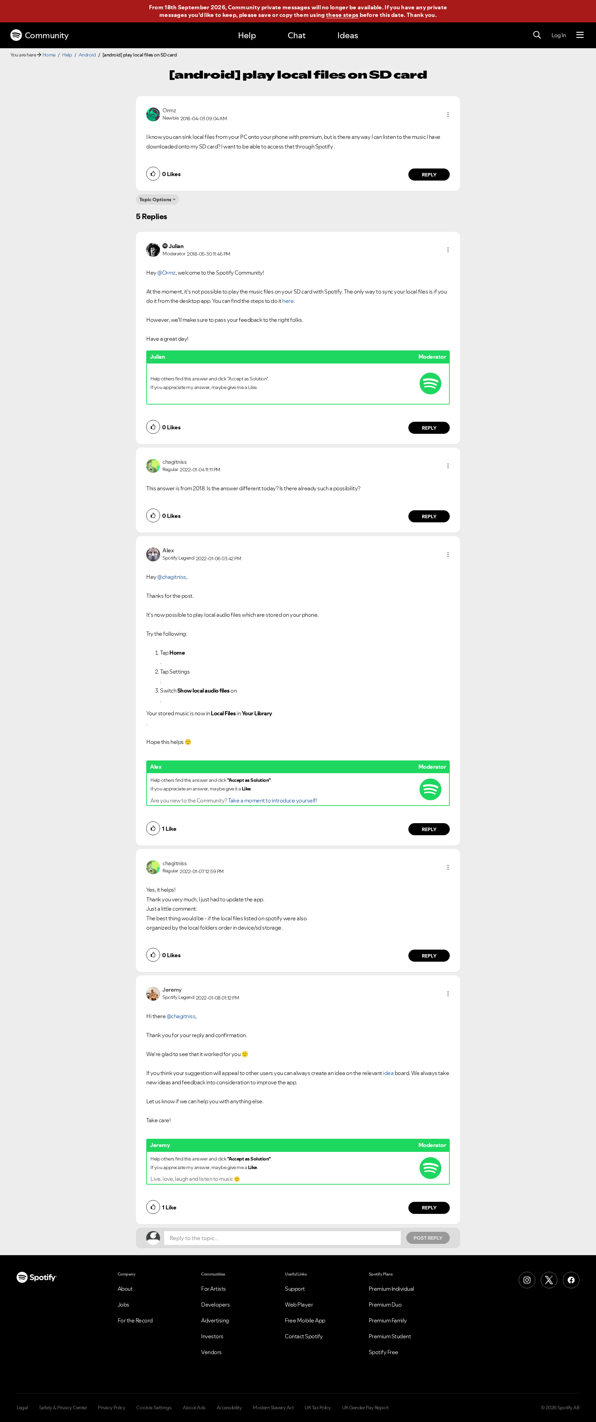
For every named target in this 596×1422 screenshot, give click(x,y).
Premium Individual (391, 1288)
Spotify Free (383, 1352)
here (288, 301)
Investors (212, 1336)
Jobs (123, 1304)
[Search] (537, 35)
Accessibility (229, 1407)
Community (47, 35)
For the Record (135, 1320)
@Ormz (166, 272)
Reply (429, 174)
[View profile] (153, 113)
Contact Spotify (304, 1336)
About (125, 1288)
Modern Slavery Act (273, 1407)
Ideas (347, 35)
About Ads (194, 1407)
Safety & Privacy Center (63, 1407)
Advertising (215, 1320)
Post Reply (428, 1238)
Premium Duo (385, 1304)
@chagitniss (171, 577)
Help (247, 35)
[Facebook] (571, 1280)
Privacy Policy (111, 1407)
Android (87, 54)
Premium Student (390, 1336)
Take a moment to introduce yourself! (272, 800)
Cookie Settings (154, 1407)
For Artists (213, 1288)
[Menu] (580, 35)
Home (49, 54)
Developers (215, 1304)
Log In (559, 35)
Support (295, 1288)
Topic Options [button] (155, 199)
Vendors (211, 1352)
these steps (342, 15)
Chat (297, 35)
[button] (448, 114)
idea (388, 1073)
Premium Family (388, 1320)
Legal (22, 1407)
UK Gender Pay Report (365, 1407)
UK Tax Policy (318, 1407)
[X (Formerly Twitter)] (549, 1280)
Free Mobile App (305, 1320)
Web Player (299, 1304)
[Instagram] (527, 1280)
